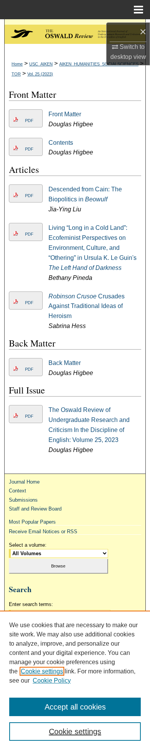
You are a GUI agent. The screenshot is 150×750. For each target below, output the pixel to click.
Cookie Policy (52, 680)
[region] (75, 680)
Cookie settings (42, 671)
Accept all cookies (75, 707)
